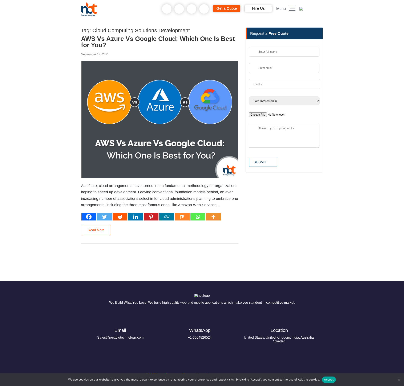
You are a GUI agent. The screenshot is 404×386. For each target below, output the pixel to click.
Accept (329, 379)
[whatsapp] (179, 9)
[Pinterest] (151, 216)
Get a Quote (226, 8)
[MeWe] (166, 216)
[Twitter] (104, 216)
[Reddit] (120, 216)
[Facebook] (88, 216)
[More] (213, 216)
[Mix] (182, 216)
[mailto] (204, 9)
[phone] (167, 9)
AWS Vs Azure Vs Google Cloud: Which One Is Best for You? (158, 42)
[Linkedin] (135, 216)
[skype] (191, 9)
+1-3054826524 (200, 333)
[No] (399, 380)
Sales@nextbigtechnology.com (120, 333)
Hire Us (258, 8)
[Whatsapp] (197, 216)
